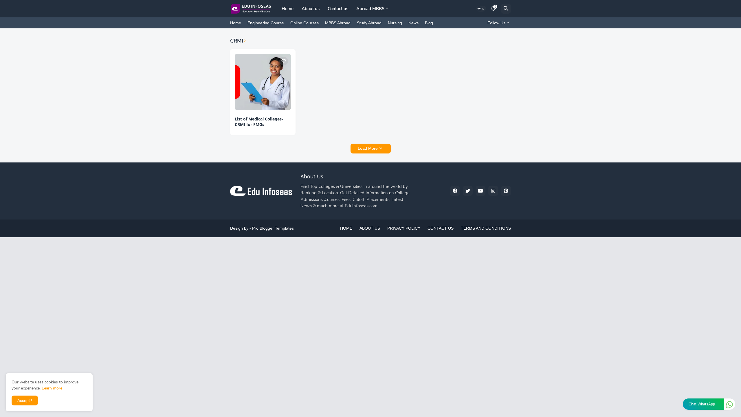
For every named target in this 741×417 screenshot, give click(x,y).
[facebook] (455, 191)
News (413, 23)
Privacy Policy (403, 228)
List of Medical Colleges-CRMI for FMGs (259, 121)
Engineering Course (265, 23)
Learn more (52, 388)
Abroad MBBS (370, 9)
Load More (368, 148)
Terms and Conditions (486, 228)
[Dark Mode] (481, 9)
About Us (370, 228)
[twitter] (468, 191)
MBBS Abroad (338, 23)
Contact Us (441, 228)
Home (288, 9)
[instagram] (493, 191)
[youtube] (480, 191)
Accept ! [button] (24, 400)
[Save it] (283, 61)
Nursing (395, 23)
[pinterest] (506, 191)
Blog (429, 23)
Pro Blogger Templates (273, 228)
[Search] (506, 9)
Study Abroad (369, 23)
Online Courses (304, 23)
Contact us (338, 9)
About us (311, 9)
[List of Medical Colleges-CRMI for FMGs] (263, 82)
